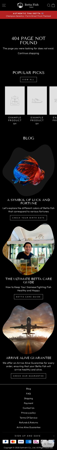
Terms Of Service (28, 417)
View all (28, 79)
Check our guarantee (28, 376)
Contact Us (28, 408)
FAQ (28, 393)
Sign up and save (28, 436)
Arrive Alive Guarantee (28, 427)
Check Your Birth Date (28, 218)
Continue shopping (28, 53)
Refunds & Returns (28, 422)
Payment (28, 403)
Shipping (28, 398)
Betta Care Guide (28, 297)
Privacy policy (28, 412)
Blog (28, 388)
